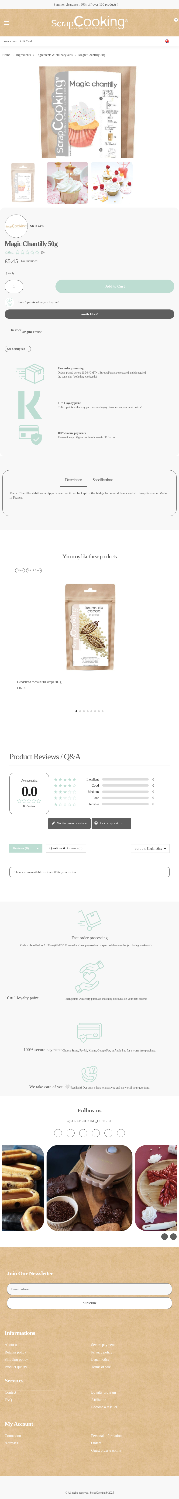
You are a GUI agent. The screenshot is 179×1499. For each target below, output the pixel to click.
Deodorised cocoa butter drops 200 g (39, 682)
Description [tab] (73, 479)
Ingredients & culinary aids (54, 55)
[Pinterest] (108, 1133)
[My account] (165, 23)
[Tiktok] (83, 1133)
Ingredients (23, 55)
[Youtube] (96, 1133)
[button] (6, 22)
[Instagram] (58, 1133)
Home (6, 55)
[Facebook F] (71, 1133)
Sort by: (140, 848)
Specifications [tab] (103, 479)
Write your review (71, 823)
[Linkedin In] (121, 1133)
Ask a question (111, 823)
